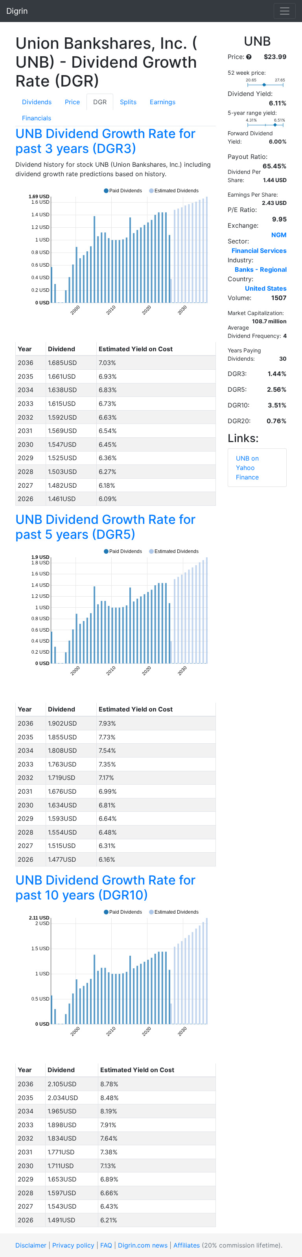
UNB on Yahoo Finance (247, 467)
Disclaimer (30, 1245)
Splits (128, 102)
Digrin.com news (143, 1245)
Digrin (17, 11)
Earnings (162, 102)
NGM (279, 235)
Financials (36, 118)
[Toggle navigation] (285, 11)
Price (72, 102)
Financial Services (259, 250)
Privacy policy (73, 1245)
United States (266, 288)
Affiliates (186, 1245)
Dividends (37, 102)
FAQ (106, 1245)
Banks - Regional (261, 269)
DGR (100, 102)
